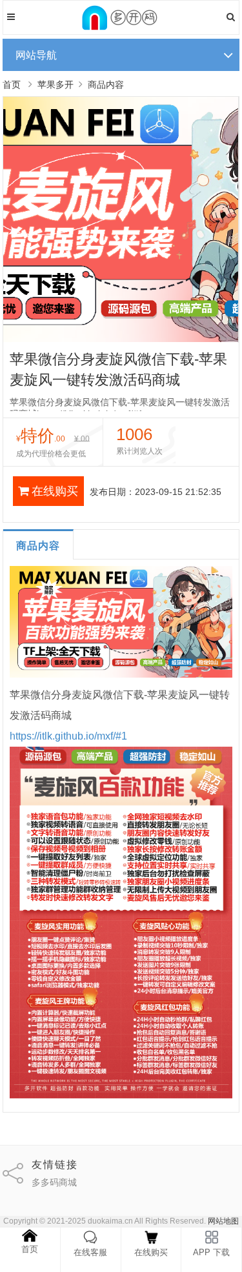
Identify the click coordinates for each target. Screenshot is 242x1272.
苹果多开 (55, 84)
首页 (12, 84)
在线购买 (55, 491)
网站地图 (223, 1221)
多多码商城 (54, 1182)
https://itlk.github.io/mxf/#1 (68, 736)
